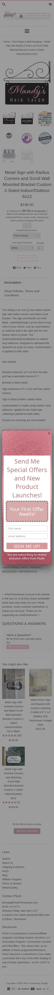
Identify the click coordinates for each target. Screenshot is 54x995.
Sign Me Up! (27, 546)
